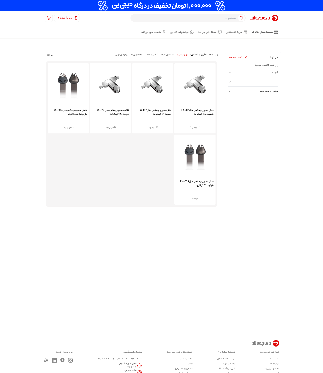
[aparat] (46, 360)
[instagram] (70, 360)
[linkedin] (54, 360)
